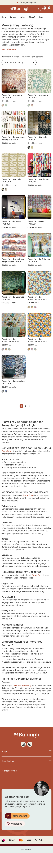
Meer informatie (9, 49)
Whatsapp (16, 823)
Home (4, 17)
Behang (13, 17)
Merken (22, 17)
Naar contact (20, 815)
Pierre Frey (6, 451)
